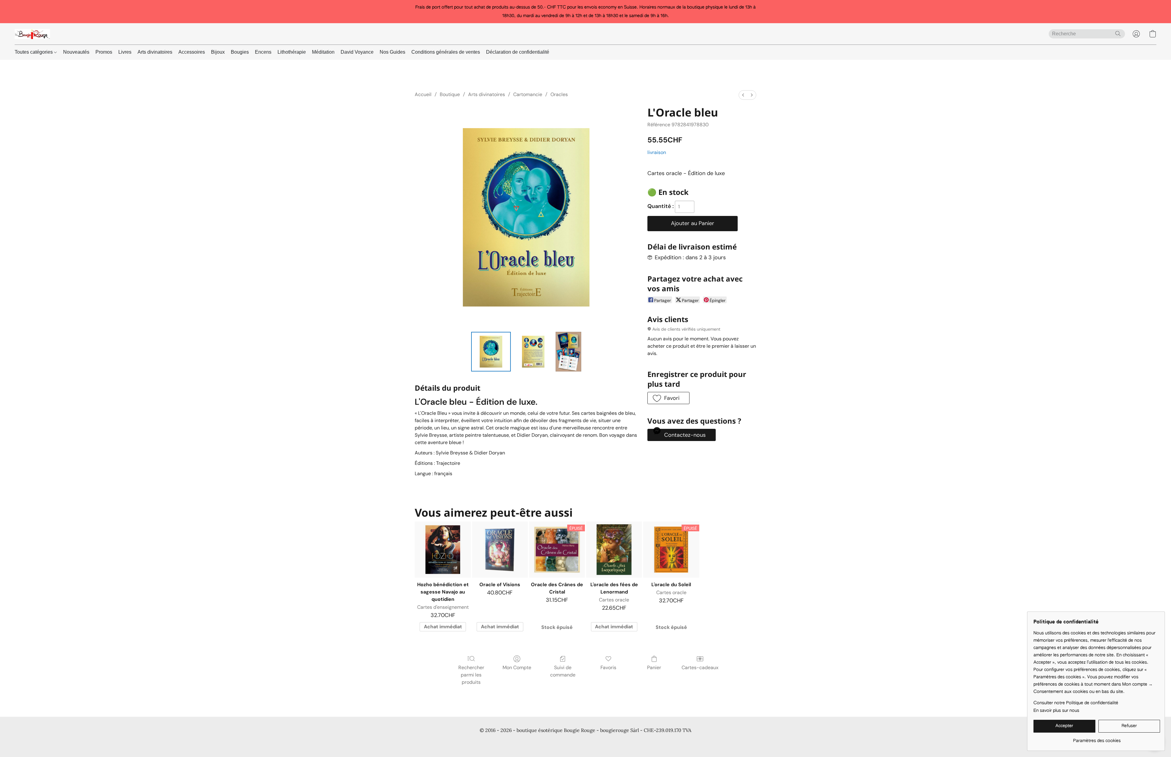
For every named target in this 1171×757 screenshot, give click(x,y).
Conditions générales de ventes (445, 52)
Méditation (323, 52)
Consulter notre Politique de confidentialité (1075, 703)
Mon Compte (517, 667)
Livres (124, 52)
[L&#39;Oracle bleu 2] (568, 351)
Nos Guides (392, 52)
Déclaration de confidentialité (517, 52)
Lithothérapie (292, 52)
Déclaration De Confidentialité (509, 742)
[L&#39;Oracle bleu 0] (491, 351)
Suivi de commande (562, 671)
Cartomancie (527, 94)
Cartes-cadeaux (700, 667)
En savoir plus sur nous (1056, 711)
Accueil (423, 94)
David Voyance (357, 52)
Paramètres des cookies (732, 742)
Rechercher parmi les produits (471, 674)
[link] (1096, 738)
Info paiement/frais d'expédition (576, 742)
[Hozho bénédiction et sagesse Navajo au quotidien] (443, 549)
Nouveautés (76, 52)
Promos (103, 52)
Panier (654, 667)
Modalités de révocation (637, 742)
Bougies (240, 52)
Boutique (450, 94)
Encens (263, 52)
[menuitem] (743, 95)
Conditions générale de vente (444, 742)
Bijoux (218, 52)
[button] (32, 33)
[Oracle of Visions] (500, 549)
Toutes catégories (34, 52)
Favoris (608, 667)
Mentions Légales (684, 742)
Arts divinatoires (155, 52)
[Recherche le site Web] (1118, 33)
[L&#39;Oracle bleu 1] (533, 351)
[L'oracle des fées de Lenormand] (614, 549)
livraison (656, 152)
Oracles (559, 94)
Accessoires (191, 52)
